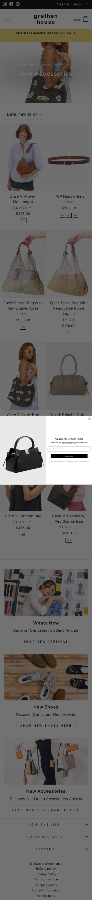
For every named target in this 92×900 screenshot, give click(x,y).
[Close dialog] (89, 418)
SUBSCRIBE (69, 455)
